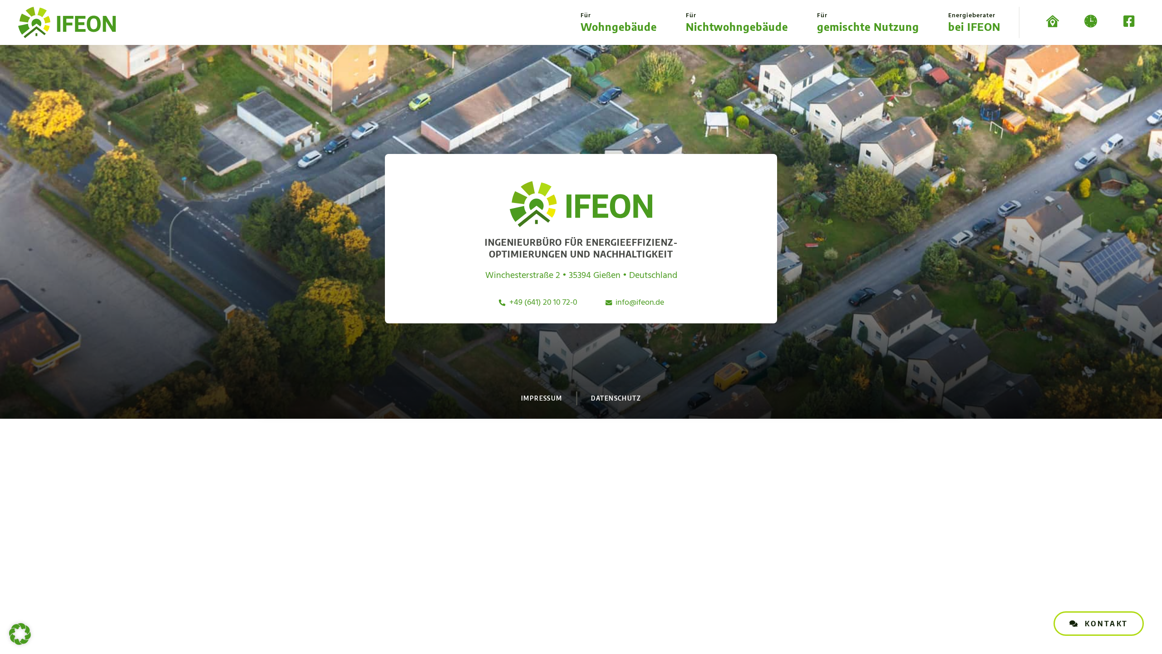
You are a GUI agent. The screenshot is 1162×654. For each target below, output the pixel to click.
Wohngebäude (619, 21)
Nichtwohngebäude (737, 21)
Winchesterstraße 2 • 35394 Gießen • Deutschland (581, 275)
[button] (20, 634)
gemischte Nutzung (868, 21)
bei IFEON (974, 21)
